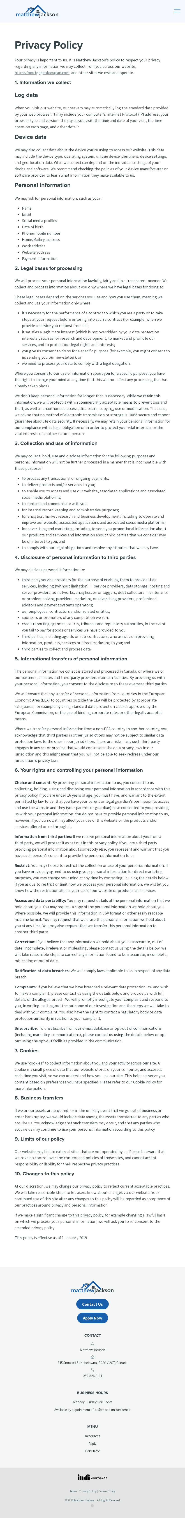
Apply (92, 1443)
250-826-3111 (100, 1375)
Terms (73, 1491)
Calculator (92, 1451)
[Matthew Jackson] (92, 11)
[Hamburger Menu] (178, 12)
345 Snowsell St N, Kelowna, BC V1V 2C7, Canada (97, 1363)
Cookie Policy (107, 1491)
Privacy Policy (87, 1491)
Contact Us (92, 1304)
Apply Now (92, 1318)
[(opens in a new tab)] (92, 1477)
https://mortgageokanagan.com (42, 72)
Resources (92, 1436)
